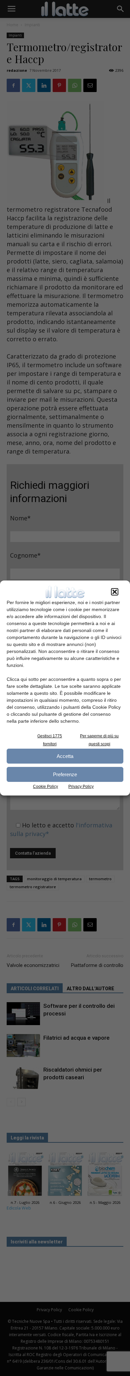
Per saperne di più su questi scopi (99, 740)
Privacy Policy (81, 786)
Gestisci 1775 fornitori (49, 740)
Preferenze (65, 774)
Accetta (65, 756)
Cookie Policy (45, 786)
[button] (114, 591)
